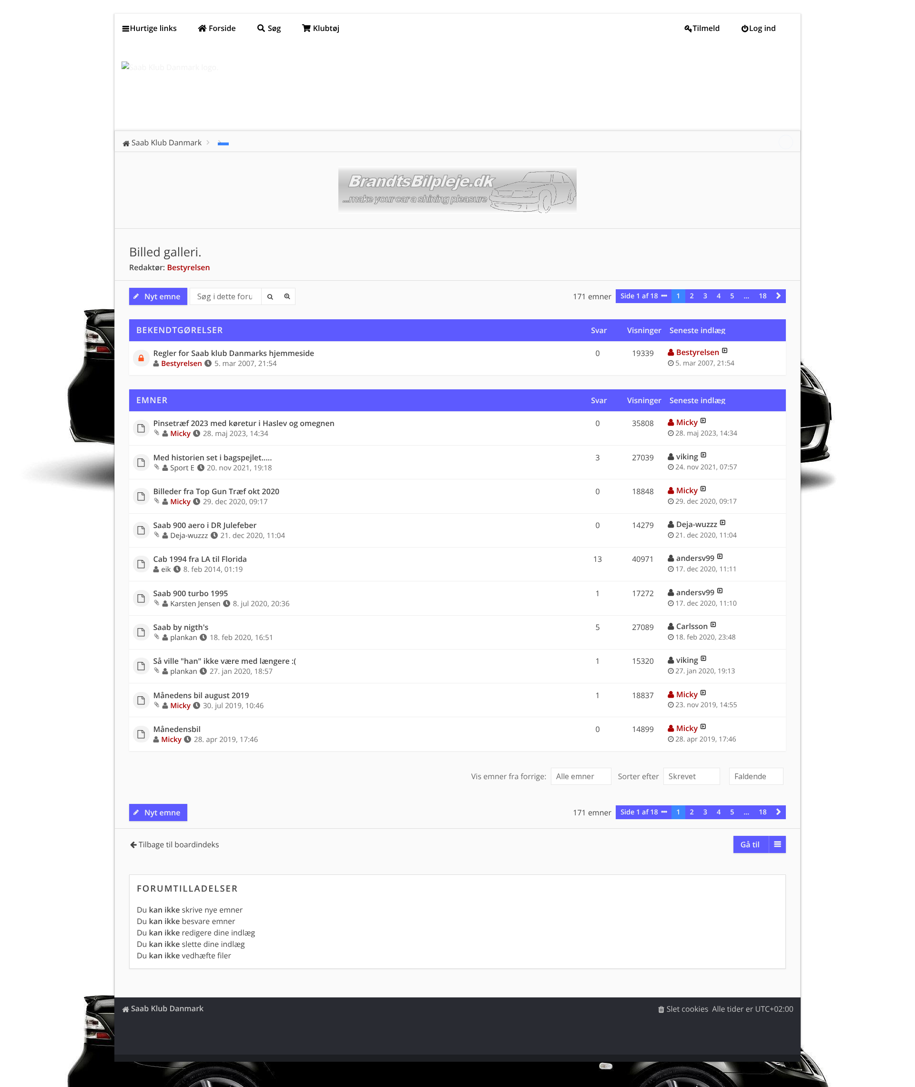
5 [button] (732, 296)
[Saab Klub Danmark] (170, 67)
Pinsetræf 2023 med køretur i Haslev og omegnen (244, 423)
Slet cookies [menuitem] (688, 1009)
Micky (180, 433)
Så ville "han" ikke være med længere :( (224, 661)
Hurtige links (153, 28)
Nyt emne (162, 296)
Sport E (182, 468)
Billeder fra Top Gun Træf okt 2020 (216, 491)
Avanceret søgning (286, 296)
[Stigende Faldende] (755, 776)
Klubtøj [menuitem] (325, 28)
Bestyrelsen (188, 267)
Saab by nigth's (181, 627)
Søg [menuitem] (273, 28)
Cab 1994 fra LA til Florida (200, 559)
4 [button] (719, 296)
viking (687, 456)
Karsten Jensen (195, 604)
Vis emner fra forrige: (510, 776)
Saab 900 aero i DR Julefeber (205, 525)
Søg (269, 296)
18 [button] (762, 296)
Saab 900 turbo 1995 (190, 593)
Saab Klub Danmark (167, 1008)
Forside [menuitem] (221, 28)
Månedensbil (177, 729)
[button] (779, 296)
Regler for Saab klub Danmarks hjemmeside (234, 353)
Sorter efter (639, 776)
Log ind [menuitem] (762, 28)
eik (166, 569)
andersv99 (695, 558)
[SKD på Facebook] (786, 142)
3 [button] (705, 296)
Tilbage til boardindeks (179, 844)
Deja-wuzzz (189, 535)
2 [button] (692, 296)
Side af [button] (639, 296)
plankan (183, 637)
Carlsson (692, 626)
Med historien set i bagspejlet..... (212, 457)
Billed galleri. (165, 252)
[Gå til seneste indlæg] (724, 352)
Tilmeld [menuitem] (706, 28)
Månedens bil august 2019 (201, 695)
